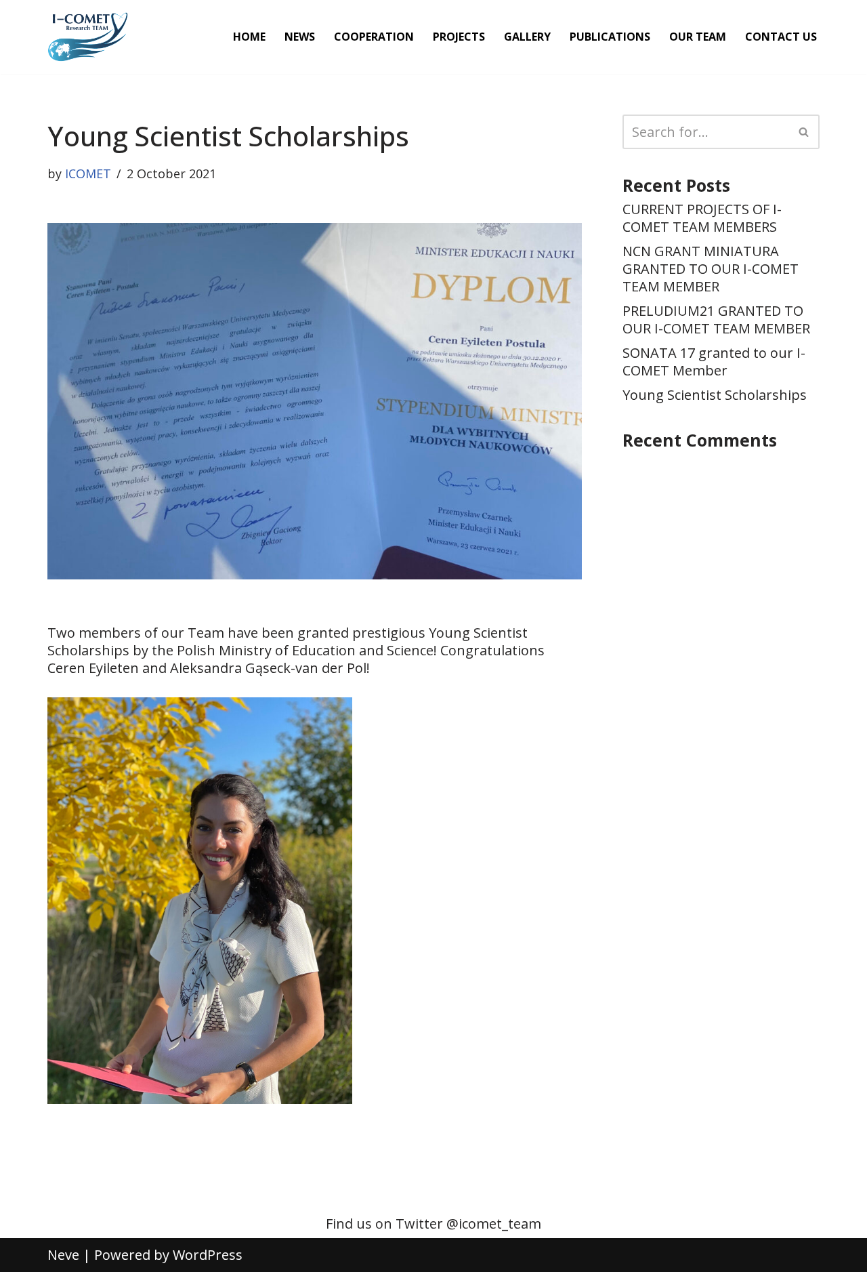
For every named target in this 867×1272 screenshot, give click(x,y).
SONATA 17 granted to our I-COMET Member (713, 361)
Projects (459, 36)
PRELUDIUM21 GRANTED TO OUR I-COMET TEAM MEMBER (716, 319)
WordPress (207, 1255)
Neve (63, 1255)
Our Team (697, 36)
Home (249, 36)
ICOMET (88, 173)
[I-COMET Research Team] (88, 37)
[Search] (804, 132)
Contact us (781, 36)
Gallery (527, 36)
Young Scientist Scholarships (714, 395)
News (299, 36)
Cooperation (374, 36)
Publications (610, 36)
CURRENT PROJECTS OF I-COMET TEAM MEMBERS (702, 218)
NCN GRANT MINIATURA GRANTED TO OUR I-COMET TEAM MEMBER (710, 268)
